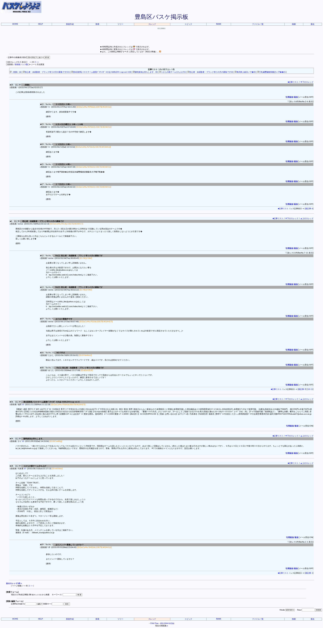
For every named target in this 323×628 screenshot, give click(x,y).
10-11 (310, 389)
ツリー (120, 24)
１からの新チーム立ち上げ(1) (173, 72)
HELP (40, 24)
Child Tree (154, 623)
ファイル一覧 (257, 24)
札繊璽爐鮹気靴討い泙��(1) (272, 72)
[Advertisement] (161, 40)
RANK (218, 24)
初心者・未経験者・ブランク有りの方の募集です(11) (47, 72)
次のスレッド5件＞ (14, 583)
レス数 (25, 64)
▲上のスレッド (307, 218)
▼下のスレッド (307, 82)
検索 (294, 24)
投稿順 (17, 64)
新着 (97, 24)
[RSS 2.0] (160, 52)
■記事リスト (293, 82)
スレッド (152, 24)
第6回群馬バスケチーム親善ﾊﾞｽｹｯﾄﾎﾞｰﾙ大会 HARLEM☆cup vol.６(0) (102, 72)
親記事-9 (302, 389)
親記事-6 (309, 209)
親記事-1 (309, 573)
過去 (312, 24)
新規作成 (70, 24)
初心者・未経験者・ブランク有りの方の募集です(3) (211, 72)
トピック (188, 24)
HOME (15, 24)
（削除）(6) (16, 72)
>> (38, 62)
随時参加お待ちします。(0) (146, 72)
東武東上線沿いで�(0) (246, 72)
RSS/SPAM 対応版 (167, 623)
